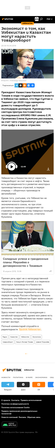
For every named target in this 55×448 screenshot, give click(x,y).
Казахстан (14, 337)
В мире (29, 377)
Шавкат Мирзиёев (42, 342)
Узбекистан (25, 337)
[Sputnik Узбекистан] (8, 20)
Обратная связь (33, 417)
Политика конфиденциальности (15, 404)
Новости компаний (9, 417)
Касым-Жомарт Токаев (24, 342)
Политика (18, 377)
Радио (5, 337)
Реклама (22, 417)
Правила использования (31, 400)
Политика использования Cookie (15, 407)
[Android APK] (9, 425)
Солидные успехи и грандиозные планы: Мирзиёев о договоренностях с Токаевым (25, 262)
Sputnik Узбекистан (29, 329)
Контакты (15, 400)
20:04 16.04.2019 (8, 45)
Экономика (36, 337)
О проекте (5, 400)
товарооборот (8, 342)
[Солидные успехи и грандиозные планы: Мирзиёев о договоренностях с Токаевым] (27, 238)
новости (5, 377)
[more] (50, 271)
